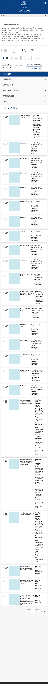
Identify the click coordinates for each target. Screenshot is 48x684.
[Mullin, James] (14, 390)
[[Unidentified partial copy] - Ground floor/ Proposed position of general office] (14, 464)
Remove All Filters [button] (34, 68)
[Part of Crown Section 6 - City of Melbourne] (14, 517)
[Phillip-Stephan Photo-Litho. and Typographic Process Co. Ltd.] (14, 296)
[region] (24, 92)
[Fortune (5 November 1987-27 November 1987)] (14, 584)
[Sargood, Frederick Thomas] (14, 120)
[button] (23, 51)
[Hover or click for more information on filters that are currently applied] (41, 65)
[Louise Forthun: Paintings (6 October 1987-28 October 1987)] (14, 571)
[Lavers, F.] (14, 177)
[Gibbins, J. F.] (14, 191)
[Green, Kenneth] (14, 250)
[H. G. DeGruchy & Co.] (14, 313)
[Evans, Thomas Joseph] (14, 374)
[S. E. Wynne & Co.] (14, 359)
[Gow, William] (14, 344)
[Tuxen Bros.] (14, 147)
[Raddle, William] (14, 163)
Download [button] (13, 50)
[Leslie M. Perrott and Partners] (14, 278)
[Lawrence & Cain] (14, 329)
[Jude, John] (14, 264)
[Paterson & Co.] (14, 206)
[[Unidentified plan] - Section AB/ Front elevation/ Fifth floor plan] (14, 404)
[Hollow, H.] (14, 221)
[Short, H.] (14, 236)
